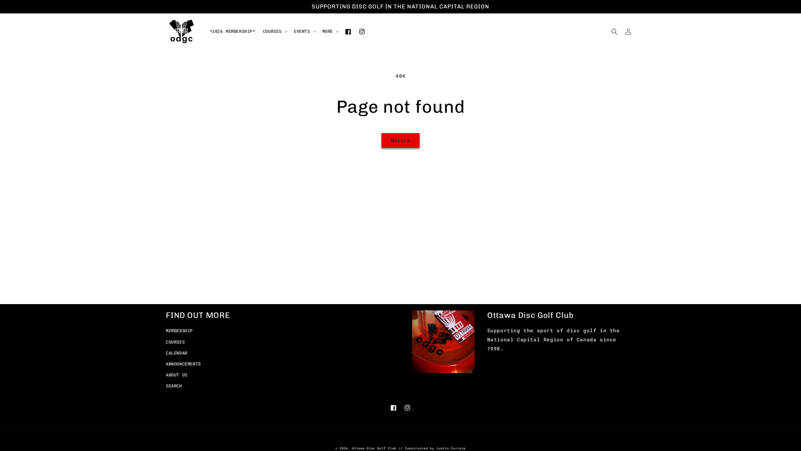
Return (400, 140)
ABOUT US (176, 375)
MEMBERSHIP (179, 331)
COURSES (175, 342)
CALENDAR (176, 353)
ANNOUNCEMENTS (183, 364)
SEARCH (174, 386)
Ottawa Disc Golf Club (374, 448)
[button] (274, 31)
